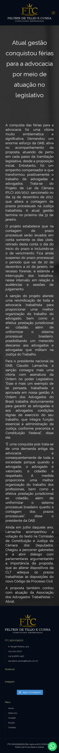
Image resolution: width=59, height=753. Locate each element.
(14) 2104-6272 (15, 651)
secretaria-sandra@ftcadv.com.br (23, 661)
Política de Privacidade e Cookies (29, 747)
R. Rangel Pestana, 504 (18, 646)
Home (11, 708)
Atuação (12, 718)
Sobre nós (12, 713)
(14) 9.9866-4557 (16, 656)
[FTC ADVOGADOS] (29, 12)
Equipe (11, 723)
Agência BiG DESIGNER (39, 744)
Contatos (12, 727)
